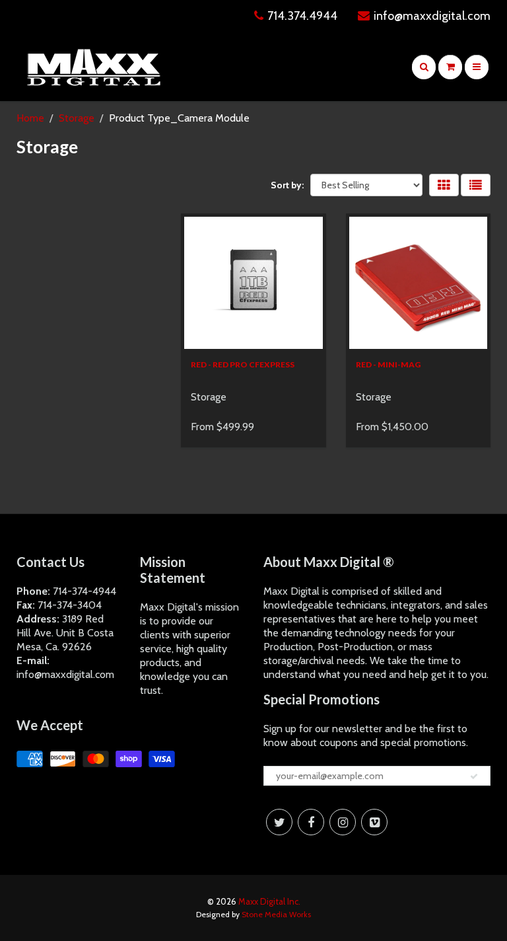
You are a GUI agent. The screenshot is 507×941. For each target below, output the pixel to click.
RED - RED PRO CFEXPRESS (242, 364)
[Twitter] (279, 822)
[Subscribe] (474, 776)
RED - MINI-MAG (388, 364)
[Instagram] (342, 822)
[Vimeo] (374, 822)
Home (30, 118)
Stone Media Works (276, 914)
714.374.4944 (302, 16)
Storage (76, 118)
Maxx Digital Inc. (269, 901)
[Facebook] (311, 822)
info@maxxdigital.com (432, 16)
